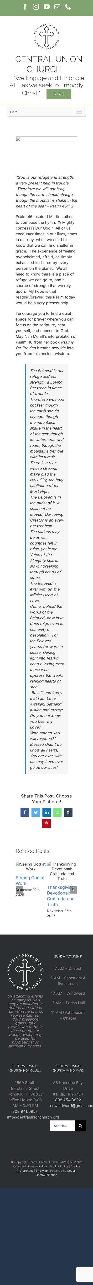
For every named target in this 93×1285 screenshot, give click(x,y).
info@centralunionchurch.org (33, 1117)
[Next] (73, 890)
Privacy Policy (37, 1166)
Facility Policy (58, 1166)
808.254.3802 (68, 1099)
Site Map (42, 1170)
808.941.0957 (25, 1111)
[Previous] (19, 890)
